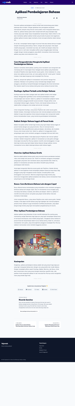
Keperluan (36, 2)
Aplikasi (25, 2)
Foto (30, 2)
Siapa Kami (41, 345)
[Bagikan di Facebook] (57, 18)
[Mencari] (72, 2)
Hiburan (51, 2)
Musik (46, 2)
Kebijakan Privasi (43, 350)
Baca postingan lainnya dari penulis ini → (29, 311)
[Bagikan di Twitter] (54, 18)
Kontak (40, 347)
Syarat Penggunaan (43, 352)
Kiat (41, 2)
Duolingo (16, 94)
